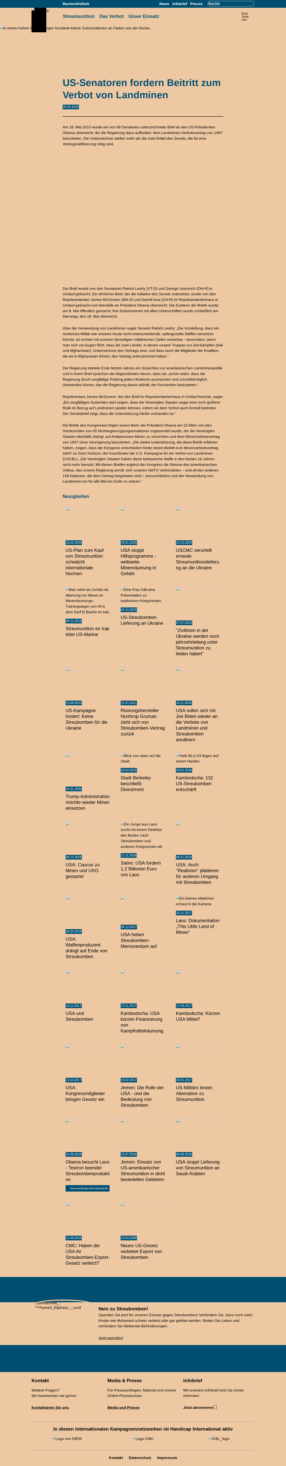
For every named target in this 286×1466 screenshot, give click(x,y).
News (164, 4)
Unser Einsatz (143, 16)
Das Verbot (111, 16)
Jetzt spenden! (110, 1338)
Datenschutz (140, 1458)
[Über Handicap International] (253, 15)
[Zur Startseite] (40, 22)
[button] (276, 1454)
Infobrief (179, 4)
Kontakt (116, 1458)
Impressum (167, 1458)
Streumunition (79, 16)
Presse (196, 4)
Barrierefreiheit (76, 4)
